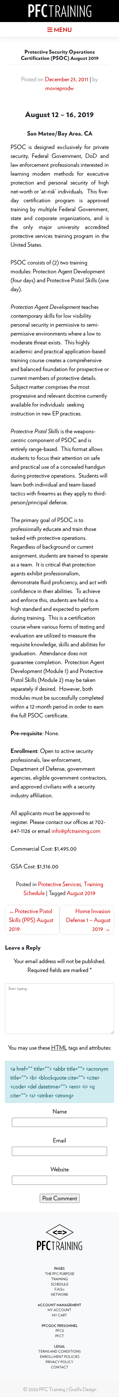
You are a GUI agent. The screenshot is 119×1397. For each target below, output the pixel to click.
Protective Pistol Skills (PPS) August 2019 (31, 920)
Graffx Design (82, 1389)
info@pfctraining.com (76, 830)
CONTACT (59, 1367)
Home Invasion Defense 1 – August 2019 (88, 920)
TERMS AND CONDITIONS (59, 1351)
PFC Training (52, 1389)
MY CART (59, 1315)
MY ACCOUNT (59, 1310)
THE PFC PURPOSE (59, 1274)
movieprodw (59, 88)
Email (59, 1140)
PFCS (60, 1331)
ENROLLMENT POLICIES (59, 1357)
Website (60, 1169)
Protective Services (59, 884)
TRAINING (59, 1279)
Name (60, 1111)
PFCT (59, 1336)
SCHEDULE (59, 1284)
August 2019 (81, 892)
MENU (62, 29)
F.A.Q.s (59, 1289)
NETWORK (59, 1294)
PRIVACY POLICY (59, 1362)
